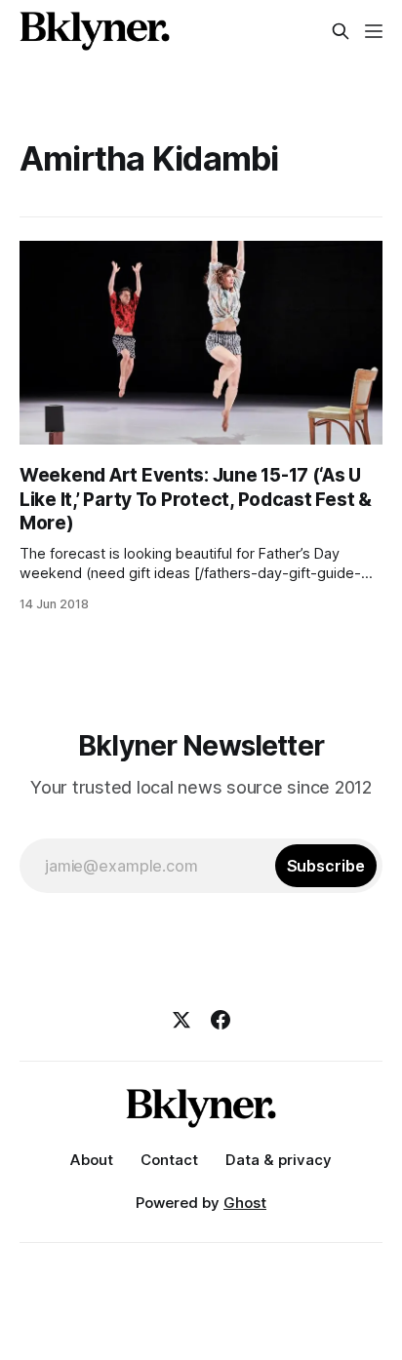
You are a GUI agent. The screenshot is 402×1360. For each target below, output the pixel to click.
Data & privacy (278, 1159)
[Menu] (373, 31)
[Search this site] (340, 31)
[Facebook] (220, 1020)
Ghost (244, 1202)
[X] (181, 1020)
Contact (169, 1159)
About (91, 1159)
